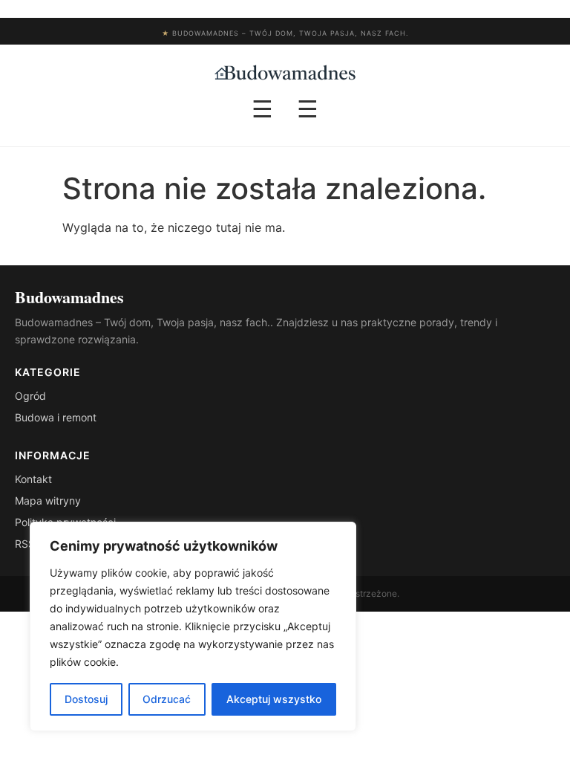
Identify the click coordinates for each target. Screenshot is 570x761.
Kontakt (33, 479)
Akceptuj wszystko (273, 699)
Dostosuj (86, 699)
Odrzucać (166, 699)
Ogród (30, 395)
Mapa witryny (48, 500)
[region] (193, 626)
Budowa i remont (55, 417)
